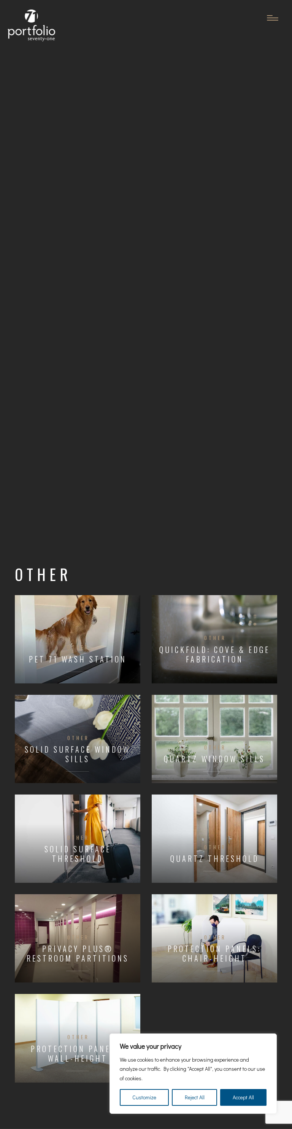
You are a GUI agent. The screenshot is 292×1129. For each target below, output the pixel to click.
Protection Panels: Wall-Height (77, 1053)
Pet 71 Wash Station (78, 659)
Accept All (243, 1097)
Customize (144, 1097)
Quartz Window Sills (214, 759)
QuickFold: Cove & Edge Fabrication (214, 654)
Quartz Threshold (214, 858)
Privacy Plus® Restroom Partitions (78, 953)
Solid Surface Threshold (77, 853)
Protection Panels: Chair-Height (214, 953)
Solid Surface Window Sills (77, 754)
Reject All (195, 1097)
